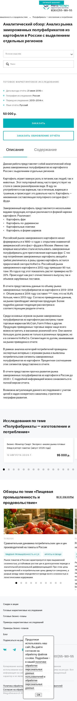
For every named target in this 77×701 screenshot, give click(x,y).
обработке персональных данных (33, 684)
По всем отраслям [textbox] (13, 53)
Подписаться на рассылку (16, 640)
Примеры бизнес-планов (15, 628)
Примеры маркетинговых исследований (23, 622)
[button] (4, 469)
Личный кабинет (51, 3)
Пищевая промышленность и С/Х (22, 554)
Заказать (38, 123)
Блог (5, 634)
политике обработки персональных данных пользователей (35, 669)
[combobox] (38, 53)
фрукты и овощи (53, 554)
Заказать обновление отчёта (38, 135)
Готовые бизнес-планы (14, 616)
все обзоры (65, 497)
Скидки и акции (10, 604)
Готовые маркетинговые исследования (22, 610)
